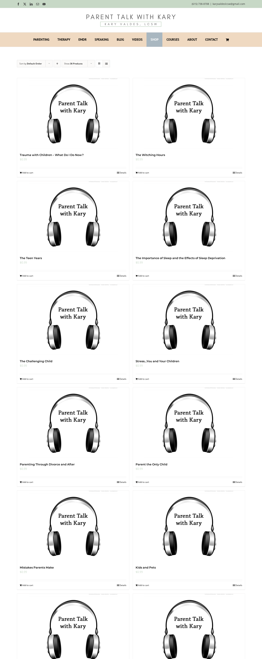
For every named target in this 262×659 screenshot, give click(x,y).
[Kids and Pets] (189, 526)
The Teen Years (31, 258)
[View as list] (106, 63)
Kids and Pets (146, 567)
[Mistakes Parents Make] (73, 526)
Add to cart (27, 172)
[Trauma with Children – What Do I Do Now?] (73, 114)
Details (122, 172)
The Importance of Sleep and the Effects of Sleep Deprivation (180, 258)
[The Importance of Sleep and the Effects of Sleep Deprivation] (189, 217)
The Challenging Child (36, 361)
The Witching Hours (150, 155)
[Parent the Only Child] (189, 423)
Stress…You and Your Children (157, 361)
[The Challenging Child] (73, 320)
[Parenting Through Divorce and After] (73, 423)
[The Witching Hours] (189, 114)
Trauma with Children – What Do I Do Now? (52, 155)
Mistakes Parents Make (37, 567)
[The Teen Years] (73, 217)
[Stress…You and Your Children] (189, 320)
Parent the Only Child (151, 464)
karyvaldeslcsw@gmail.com (229, 4)
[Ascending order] (57, 63)
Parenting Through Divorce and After (47, 464)
